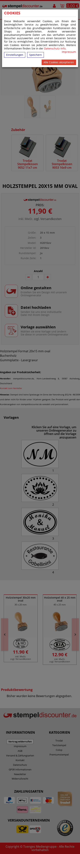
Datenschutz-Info (54, 48)
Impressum (69, 52)
